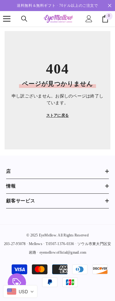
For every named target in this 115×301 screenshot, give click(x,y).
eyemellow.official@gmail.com (63, 252)
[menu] (6, 18)
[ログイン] (89, 18)
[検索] (24, 18)
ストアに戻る (57, 115)
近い (109, 5)
